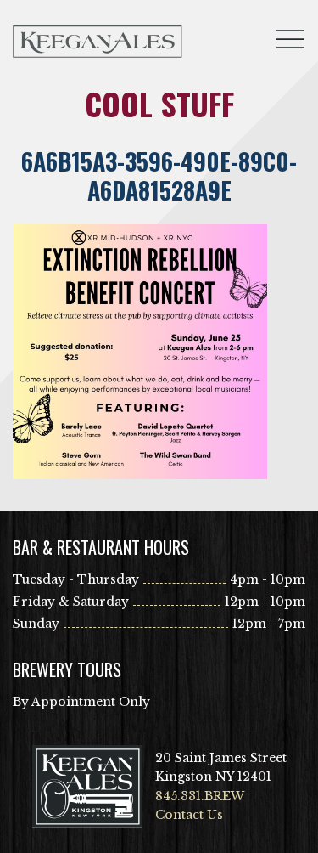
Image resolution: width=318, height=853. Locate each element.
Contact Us (189, 814)
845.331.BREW (199, 796)
